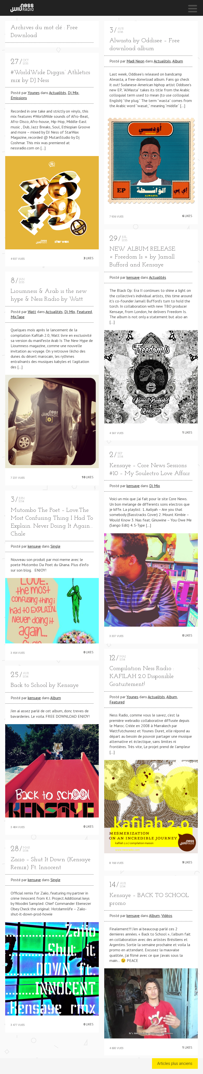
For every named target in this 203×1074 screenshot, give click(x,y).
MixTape (18, 316)
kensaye (34, 546)
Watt (32, 311)
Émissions (19, 97)
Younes (34, 92)
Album (55, 697)
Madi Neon (135, 61)
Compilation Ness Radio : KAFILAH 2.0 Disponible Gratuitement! (141, 676)
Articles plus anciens (174, 1063)
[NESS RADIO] (21, 8)
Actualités (57, 92)
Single (55, 546)
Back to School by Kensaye (45, 685)
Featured (84, 311)
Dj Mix (73, 92)
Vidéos (166, 915)
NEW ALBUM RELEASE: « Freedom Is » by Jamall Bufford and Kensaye (142, 257)
